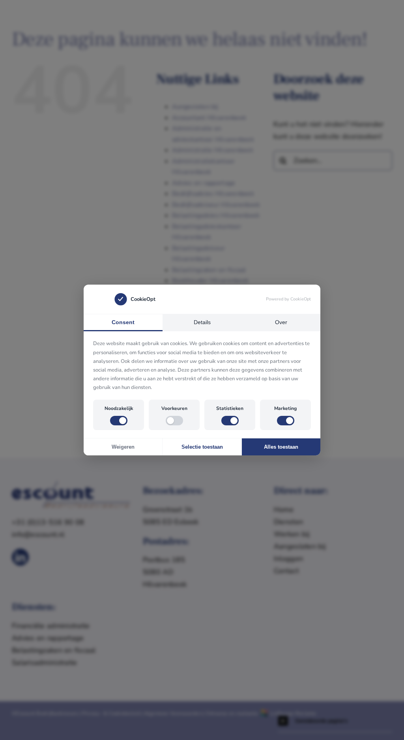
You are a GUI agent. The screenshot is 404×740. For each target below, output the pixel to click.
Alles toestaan (281, 447)
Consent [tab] (123, 322)
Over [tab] (281, 322)
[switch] (118, 420)
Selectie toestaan (202, 447)
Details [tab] (202, 322)
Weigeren (123, 447)
